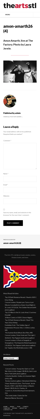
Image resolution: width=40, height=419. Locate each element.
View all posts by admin (12, 117)
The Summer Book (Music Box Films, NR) (19, 333)
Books (14, 408)
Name (5, 174)
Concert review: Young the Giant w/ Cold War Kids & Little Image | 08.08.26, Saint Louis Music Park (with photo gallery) (21, 371)
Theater (6, 408)
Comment (7, 141)
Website (6, 196)
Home (5, 406)
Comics (25, 406)
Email (5, 185)
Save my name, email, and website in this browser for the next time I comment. (17, 214)
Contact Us (7, 409)
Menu (7, 14)
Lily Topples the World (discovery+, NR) (18, 348)
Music (12, 406)
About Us (23, 408)
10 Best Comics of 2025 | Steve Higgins (18, 317)
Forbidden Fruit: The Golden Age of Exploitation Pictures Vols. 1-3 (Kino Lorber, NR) (20, 327)
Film (18, 406)
